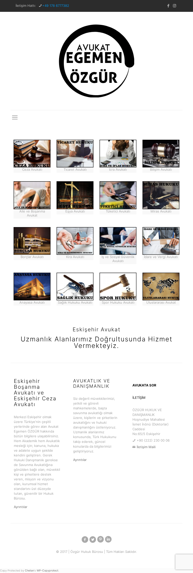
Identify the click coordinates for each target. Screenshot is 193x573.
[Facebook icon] (168, 5)
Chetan (29, 570)
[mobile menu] (15, 117)
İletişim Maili (146, 447)
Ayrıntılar (20, 507)
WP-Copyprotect (47, 570)
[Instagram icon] (174, 5)
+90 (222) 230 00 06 (153, 440)
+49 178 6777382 (55, 6)
